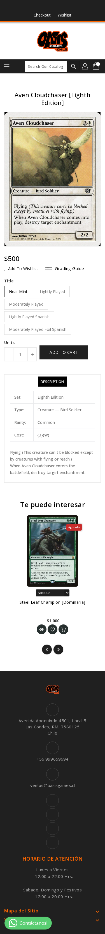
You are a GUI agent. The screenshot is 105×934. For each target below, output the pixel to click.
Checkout (42, 15)
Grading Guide (69, 268)
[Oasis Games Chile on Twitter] (47, 6)
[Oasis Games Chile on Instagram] (58, 6)
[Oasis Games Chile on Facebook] (36, 6)
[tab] (52, 382)
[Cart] (96, 66)
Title (9, 281)
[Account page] (85, 66)
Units (9, 343)
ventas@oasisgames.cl (52, 785)
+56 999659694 (52, 759)
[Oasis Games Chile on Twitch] (68, 6)
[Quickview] (41, 629)
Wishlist (65, 15)
